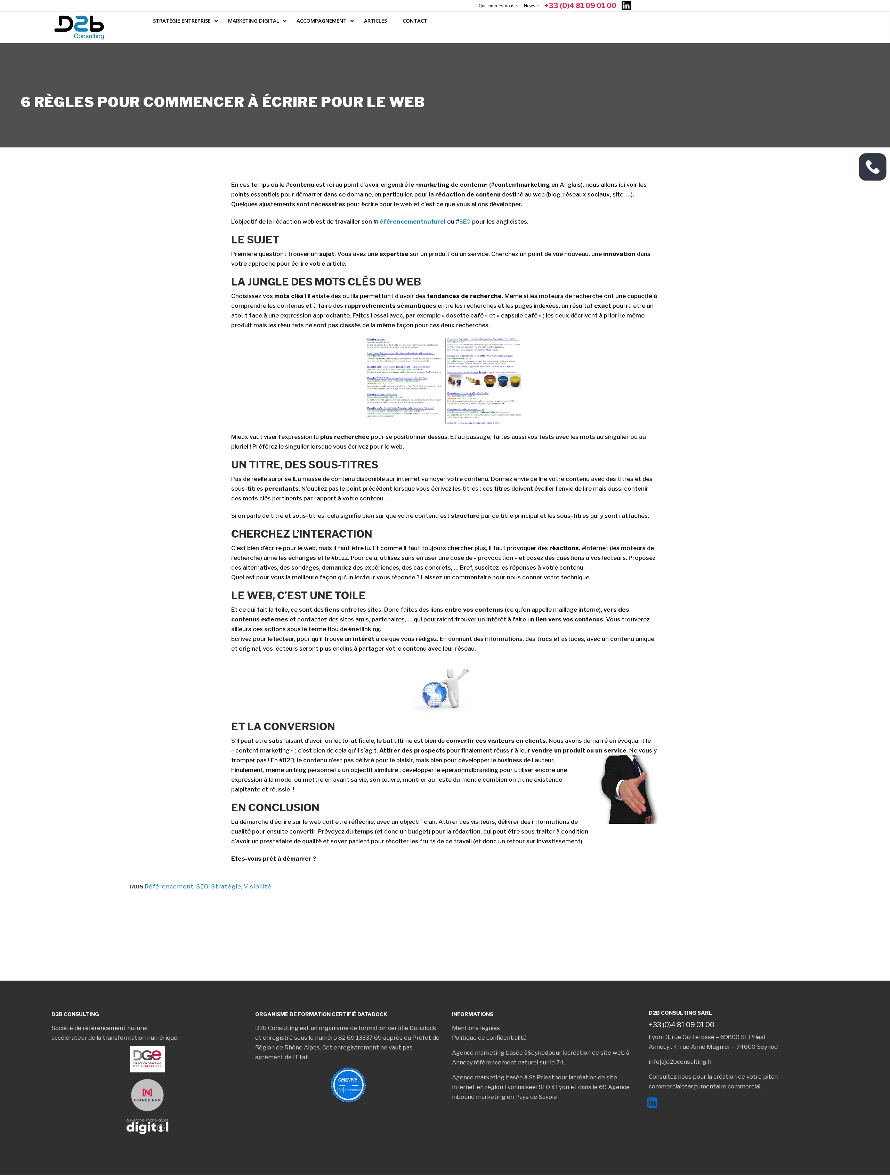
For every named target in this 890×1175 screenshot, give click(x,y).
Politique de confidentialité (489, 1037)
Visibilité (258, 886)
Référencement (169, 886)
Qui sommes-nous (496, 5)
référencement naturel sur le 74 (519, 1062)
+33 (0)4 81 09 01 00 (580, 5)
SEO (465, 221)
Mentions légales (476, 1027)
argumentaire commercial (724, 1086)
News (529, 5)
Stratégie (226, 886)
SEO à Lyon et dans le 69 (573, 1087)
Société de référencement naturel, (99, 1027)
